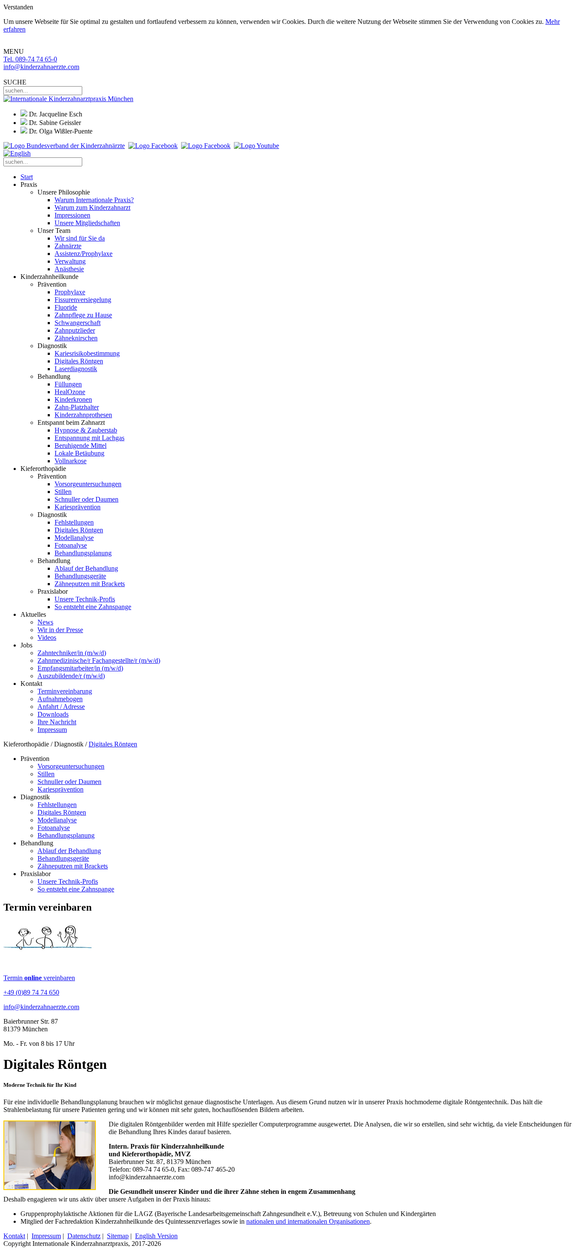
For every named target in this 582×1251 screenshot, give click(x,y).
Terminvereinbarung (64, 691)
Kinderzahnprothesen (83, 414)
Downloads (53, 714)
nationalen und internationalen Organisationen (308, 1221)
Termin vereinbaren (39, 977)
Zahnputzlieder (75, 330)
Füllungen (68, 384)
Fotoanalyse (71, 545)
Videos (46, 637)
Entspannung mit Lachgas (89, 437)
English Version (156, 1235)
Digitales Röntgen (79, 361)
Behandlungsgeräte (80, 576)
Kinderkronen (73, 399)
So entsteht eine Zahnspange (93, 606)
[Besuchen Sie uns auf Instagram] (205, 145)
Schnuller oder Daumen (86, 499)
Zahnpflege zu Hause (83, 315)
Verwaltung (70, 261)
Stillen (63, 491)
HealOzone (70, 391)
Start (26, 176)
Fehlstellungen (74, 522)
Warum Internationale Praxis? (94, 199)
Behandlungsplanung (83, 553)
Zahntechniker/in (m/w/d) (71, 652)
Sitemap (118, 1235)
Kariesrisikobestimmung (87, 353)
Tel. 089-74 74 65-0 (30, 59)
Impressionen (72, 215)
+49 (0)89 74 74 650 (31, 992)
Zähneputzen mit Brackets (90, 583)
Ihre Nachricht (56, 722)
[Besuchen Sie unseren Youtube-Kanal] (256, 145)
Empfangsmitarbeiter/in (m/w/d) (80, 668)
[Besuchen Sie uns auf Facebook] (153, 145)
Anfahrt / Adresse (61, 706)
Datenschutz (84, 1235)
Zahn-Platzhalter (77, 407)
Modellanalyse (74, 537)
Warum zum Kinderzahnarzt (92, 207)
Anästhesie (69, 269)
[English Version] (17, 153)
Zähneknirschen (76, 338)
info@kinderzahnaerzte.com (41, 66)
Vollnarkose (70, 460)
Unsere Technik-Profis (85, 599)
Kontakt (14, 1235)
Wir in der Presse (60, 629)
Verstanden (18, 7)
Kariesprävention (78, 507)
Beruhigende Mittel (81, 445)
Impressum (52, 729)
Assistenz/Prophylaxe (83, 253)
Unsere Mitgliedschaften (87, 222)
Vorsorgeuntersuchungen (88, 484)
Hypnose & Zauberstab (86, 430)
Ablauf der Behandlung (86, 568)
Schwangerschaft (78, 322)
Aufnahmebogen (60, 698)
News (45, 622)
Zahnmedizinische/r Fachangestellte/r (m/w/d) (98, 660)
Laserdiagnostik (76, 368)
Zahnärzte (68, 246)
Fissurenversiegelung (83, 299)
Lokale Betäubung (79, 453)
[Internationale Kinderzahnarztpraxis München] (68, 98)
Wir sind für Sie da (80, 238)
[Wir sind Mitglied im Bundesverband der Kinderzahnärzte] (64, 145)
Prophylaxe (70, 292)
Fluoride (66, 307)
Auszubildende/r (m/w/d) (71, 675)
